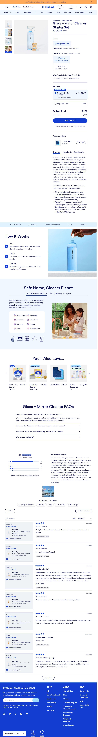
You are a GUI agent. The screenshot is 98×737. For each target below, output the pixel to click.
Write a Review (85, 511)
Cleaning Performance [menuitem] (26, 505)
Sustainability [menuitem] (60, 505)
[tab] (36, 293)
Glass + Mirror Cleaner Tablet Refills (21, 554)
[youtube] (27, 714)
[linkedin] (21, 714)
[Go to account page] (86, 7)
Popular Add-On (59, 136)
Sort (74, 518)
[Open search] (81, 7)
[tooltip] (65, 454)
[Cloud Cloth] (58, 373)
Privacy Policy (28, 705)
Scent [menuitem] (50, 505)
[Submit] (35, 700)
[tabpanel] (48, 320)
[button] (76, 93)
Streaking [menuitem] (41, 505)
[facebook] (10, 714)
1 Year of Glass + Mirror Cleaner (20, 575)
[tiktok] (15, 714)
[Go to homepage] (48, 7)
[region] (48, 491)
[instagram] (4, 714)
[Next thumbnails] (8, 51)
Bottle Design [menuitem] (73, 505)
